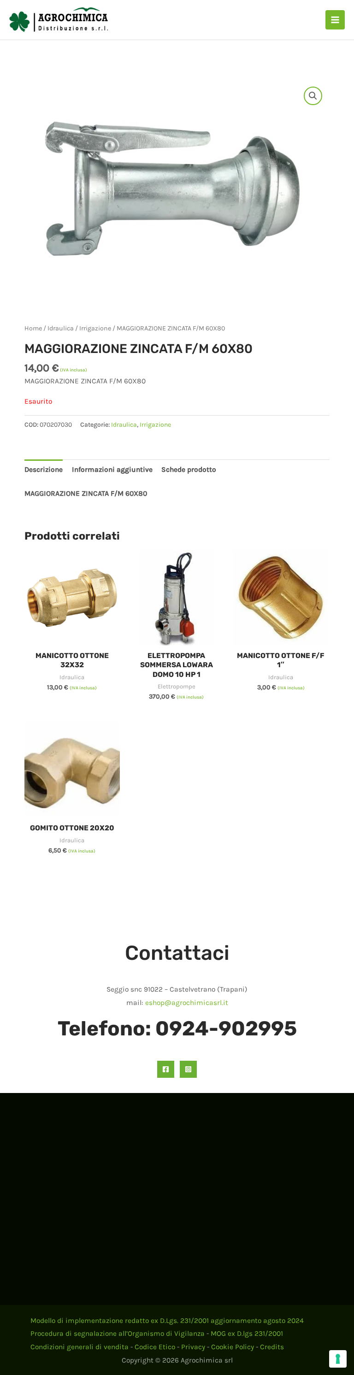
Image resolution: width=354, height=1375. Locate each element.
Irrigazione (95, 328)
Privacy (193, 1347)
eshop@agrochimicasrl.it (186, 1003)
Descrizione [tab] (43, 469)
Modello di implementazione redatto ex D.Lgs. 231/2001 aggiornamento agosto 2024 (167, 1320)
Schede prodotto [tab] (188, 469)
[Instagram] (188, 1069)
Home (33, 328)
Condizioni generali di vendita (79, 1347)
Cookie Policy (232, 1347)
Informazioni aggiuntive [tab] (112, 469)
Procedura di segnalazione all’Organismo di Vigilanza (117, 1333)
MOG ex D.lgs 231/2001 (247, 1333)
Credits (272, 1347)
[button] (313, 96)
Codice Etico (155, 1347)
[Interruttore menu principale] (335, 19)
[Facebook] (165, 1069)
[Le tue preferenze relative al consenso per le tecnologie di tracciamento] (338, 1359)
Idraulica (60, 328)
